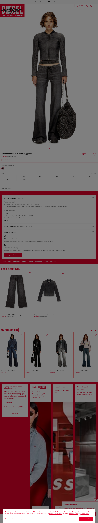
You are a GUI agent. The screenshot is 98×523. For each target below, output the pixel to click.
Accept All (86, 519)
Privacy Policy (73, 513)
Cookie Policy (84, 513)
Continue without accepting (13, 519)
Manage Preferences (55, 513)
